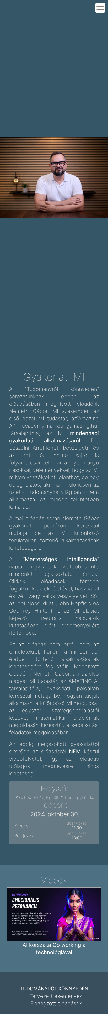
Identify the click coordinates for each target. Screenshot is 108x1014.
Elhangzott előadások (56, 1003)
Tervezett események (56, 996)
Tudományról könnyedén (54, 988)
